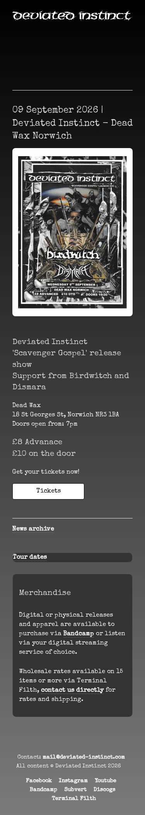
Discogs (104, 790)
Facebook (39, 781)
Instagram (73, 781)
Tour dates (30, 557)
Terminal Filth (74, 798)
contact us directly (72, 690)
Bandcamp (78, 634)
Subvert (76, 790)
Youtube (105, 781)
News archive (33, 529)
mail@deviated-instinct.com (84, 757)
